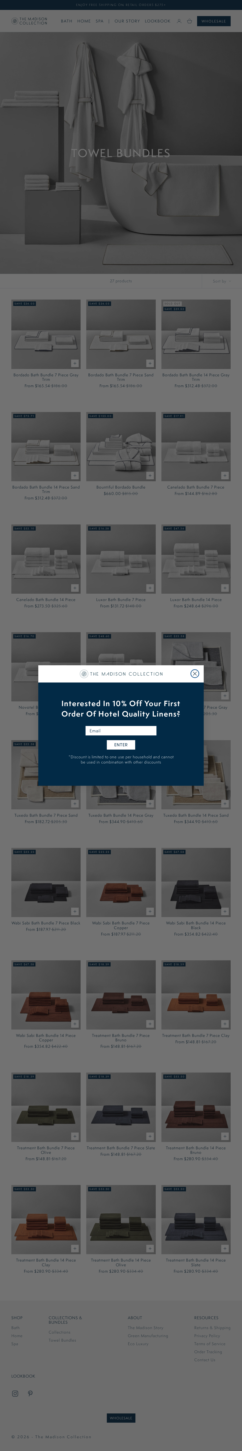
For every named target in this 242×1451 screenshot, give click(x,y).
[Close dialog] (195, 674)
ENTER (121, 745)
